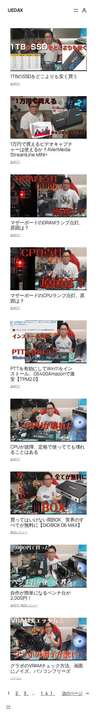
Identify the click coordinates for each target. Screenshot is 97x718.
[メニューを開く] (76, 10)
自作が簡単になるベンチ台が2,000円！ (40, 595)
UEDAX (15, 10)
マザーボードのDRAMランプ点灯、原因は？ (46, 225)
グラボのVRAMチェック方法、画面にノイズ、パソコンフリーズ (46, 668)
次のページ (75, 693)
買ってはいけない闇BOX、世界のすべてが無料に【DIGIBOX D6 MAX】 (47, 522)
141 (48, 693)
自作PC (15, 84)
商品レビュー (18, 532)
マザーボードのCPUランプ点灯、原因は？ (47, 298)
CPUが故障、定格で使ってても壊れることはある (47, 449)
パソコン (16, 678)
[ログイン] (84, 10)
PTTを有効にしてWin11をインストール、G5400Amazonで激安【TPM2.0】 (42, 374)
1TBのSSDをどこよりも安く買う (43, 76)
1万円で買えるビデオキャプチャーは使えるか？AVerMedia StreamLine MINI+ (41, 149)
